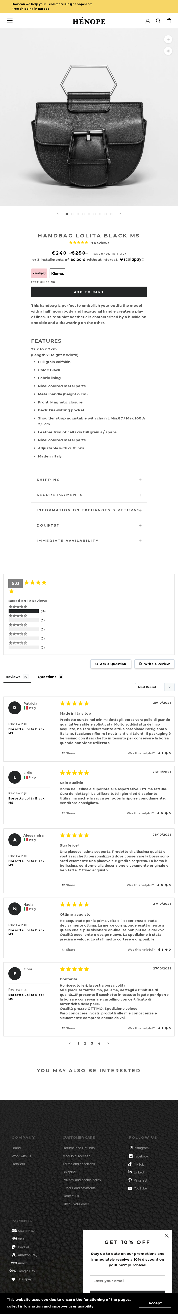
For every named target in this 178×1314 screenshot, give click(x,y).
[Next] (120, 214)
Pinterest (140, 1180)
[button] (160, 753)
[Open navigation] (10, 20)
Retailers (18, 1163)
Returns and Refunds (79, 1147)
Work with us (21, 1155)
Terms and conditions (79, 1163)
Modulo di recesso (76, 1155)
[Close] (167, 1236)
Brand (16, 1147)
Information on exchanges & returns (88, 510)
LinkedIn (140, 1172)
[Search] (158, 20)
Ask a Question (113, 664)
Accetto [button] (155, 1304)
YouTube (140, 1188)
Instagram (141, 1147)
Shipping (48, 479)
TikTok (139, 1164)
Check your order (76, 1203)
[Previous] (57, 214)
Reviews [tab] (13, 677)
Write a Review (157, 664)
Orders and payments (79, 1187)
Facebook (141, 1156)
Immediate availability (68, 540)
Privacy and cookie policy (82, 1179)
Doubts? (48, 525)
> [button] (108, 1043)
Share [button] (70, 753)
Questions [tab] (47, 677)
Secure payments (60, 494)
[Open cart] (169, 20)
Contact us (71, 1195)
